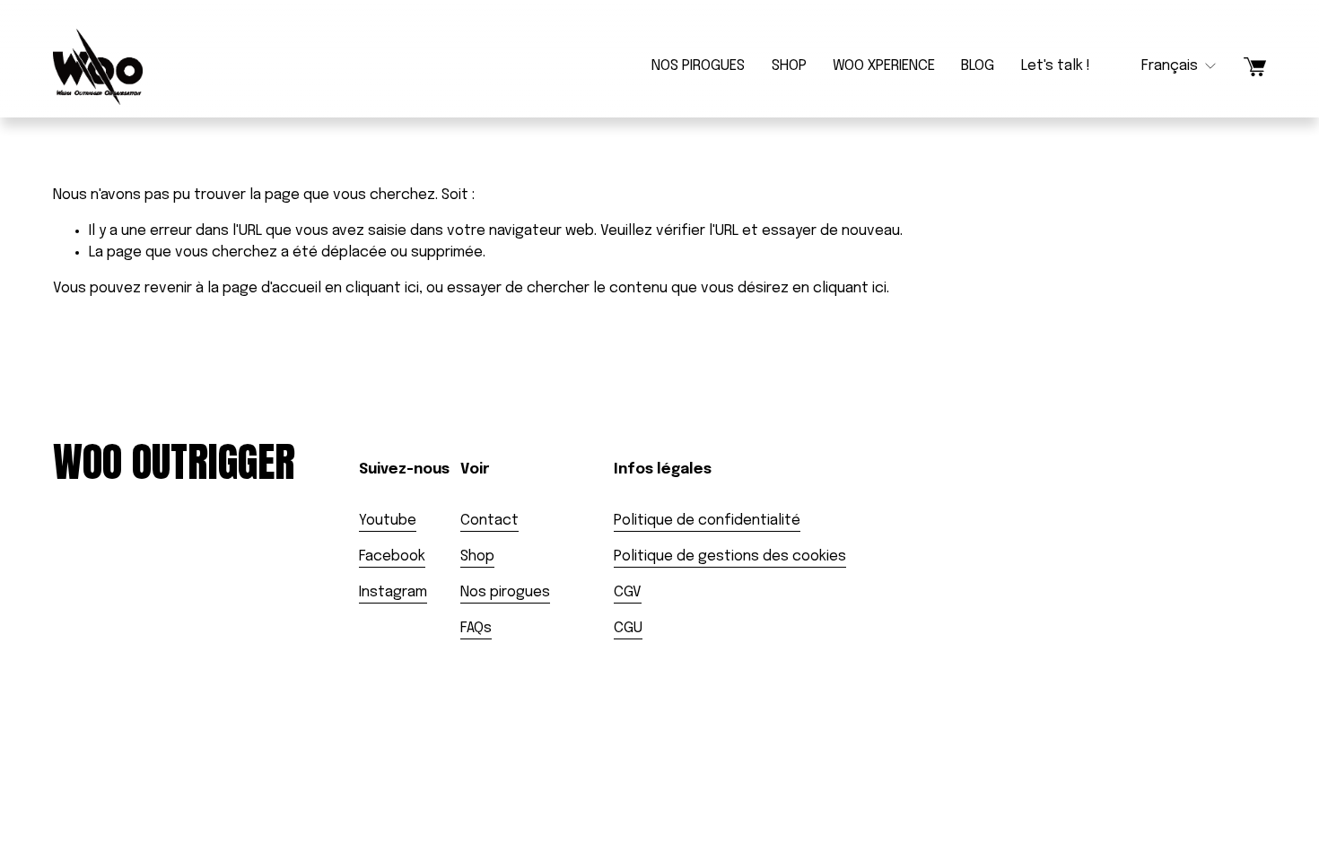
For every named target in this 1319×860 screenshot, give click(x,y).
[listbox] (1167, 67)
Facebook (392, 556)
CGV (628, 592)
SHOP (789, 66)
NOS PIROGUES (698, 66)
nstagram (394, 592)
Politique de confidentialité (707, 520)
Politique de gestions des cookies (730, 556)
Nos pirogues (505, 592)
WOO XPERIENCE (884, 66)
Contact (489, 520)
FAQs (476, 628)
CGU (628, 628)
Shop (477, 556)
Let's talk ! (1055, 66)
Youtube (387, 520)
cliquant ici (382, 288)
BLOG (977, 66)
